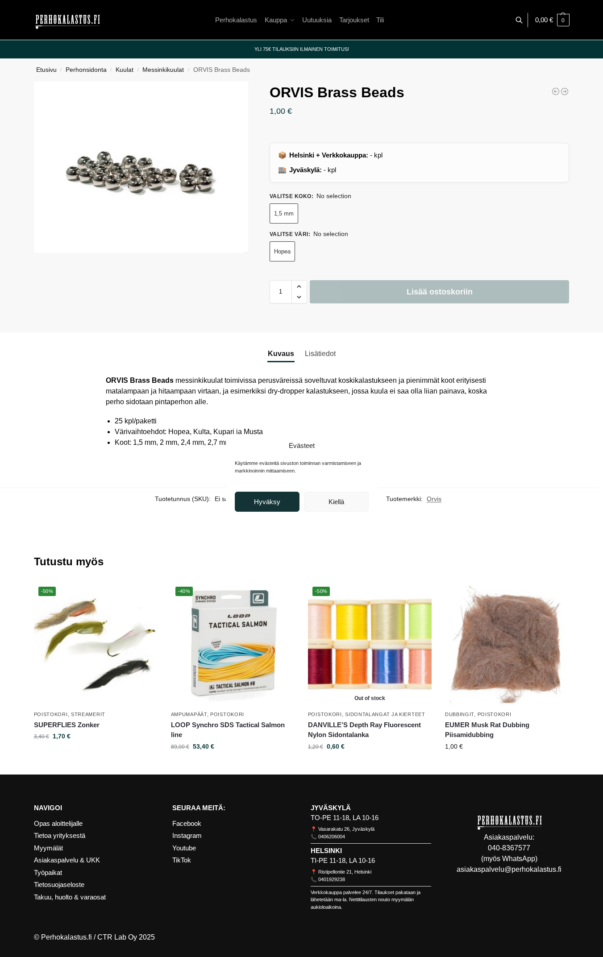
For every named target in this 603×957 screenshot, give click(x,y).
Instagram (187, 835)
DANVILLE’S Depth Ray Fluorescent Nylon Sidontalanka (364, 730)
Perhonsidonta (86, 69)
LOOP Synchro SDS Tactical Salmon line (228, 730)
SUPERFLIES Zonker (67, 725)
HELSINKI (326, 850)
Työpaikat (48, 872)
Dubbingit (459, 714)
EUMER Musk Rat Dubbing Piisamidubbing (487, 730)
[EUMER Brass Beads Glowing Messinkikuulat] (564, 91)
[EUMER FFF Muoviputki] (555, 91)
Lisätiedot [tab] (320, 353)
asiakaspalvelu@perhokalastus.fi (509, 869)
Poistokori (51, 714)
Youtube (184, 848)
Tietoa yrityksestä (59, 835)
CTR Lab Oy (117, 937)
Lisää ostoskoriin (440, 291)
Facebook (186, 823)
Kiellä (336, 501)
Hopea (282, 251)
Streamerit (88, 714)
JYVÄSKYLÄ (331, 808)
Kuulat (124, 69)
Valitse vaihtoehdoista (95, 755)
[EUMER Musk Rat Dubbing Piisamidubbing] (507, 644)
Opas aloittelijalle (58, 823)
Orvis (434, 498)
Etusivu (46, 69)
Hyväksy (267, 501)
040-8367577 (509, 848)
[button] (552, 20)
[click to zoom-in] (141, 167)
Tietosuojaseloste (59, 884)
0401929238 (331, 879)
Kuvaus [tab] (281, 353)
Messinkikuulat (163, 69)
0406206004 (331, 836)
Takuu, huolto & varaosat (70, 897)
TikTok (181, 860)
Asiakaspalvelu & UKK (67, 860)
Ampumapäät (189, 714)
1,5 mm (284, 213)
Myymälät (48, 848)
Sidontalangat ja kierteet (385, 714)
